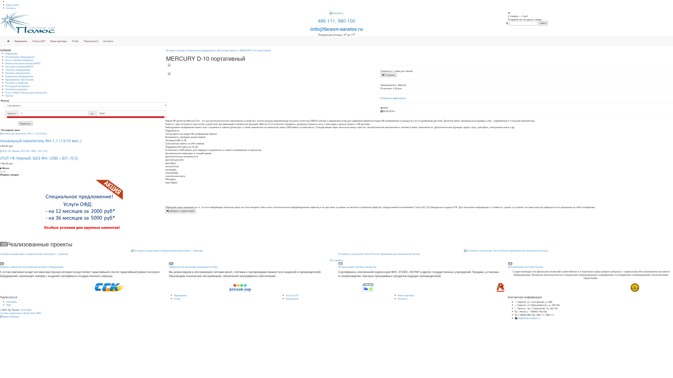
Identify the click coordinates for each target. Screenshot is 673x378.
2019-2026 (26, 310)
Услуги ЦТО (38, 41)
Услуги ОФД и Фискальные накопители (26, 92)
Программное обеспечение (19, 79)
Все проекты (336, 260)
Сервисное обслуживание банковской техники (193, 266)
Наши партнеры (58, 41)
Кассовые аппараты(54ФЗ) (19, 66)
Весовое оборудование (17, 73)
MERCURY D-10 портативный (255, 50)
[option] (69, 287)
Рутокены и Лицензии (16, 82)
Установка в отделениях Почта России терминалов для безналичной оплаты (379, 253)
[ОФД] (82, 207)
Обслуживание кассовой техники (525, 266)
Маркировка (21, 41)
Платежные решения (16, 89)
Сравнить (401, 98)
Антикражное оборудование (20, 56)
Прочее (9, 95)
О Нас (75, 41)
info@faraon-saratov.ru (528, 318)
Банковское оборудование (19, 76)
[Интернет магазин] (8, 41)
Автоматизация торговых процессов (357, 266)
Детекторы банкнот (227, 50)
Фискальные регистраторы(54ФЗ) (22, 63)
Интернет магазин (175, 50)
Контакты (11, 8)
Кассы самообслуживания (19, 60)
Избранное (387, 98)
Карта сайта (12, 4)
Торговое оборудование (17, 69)
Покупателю (90, 41)
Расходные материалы (17, 86)
